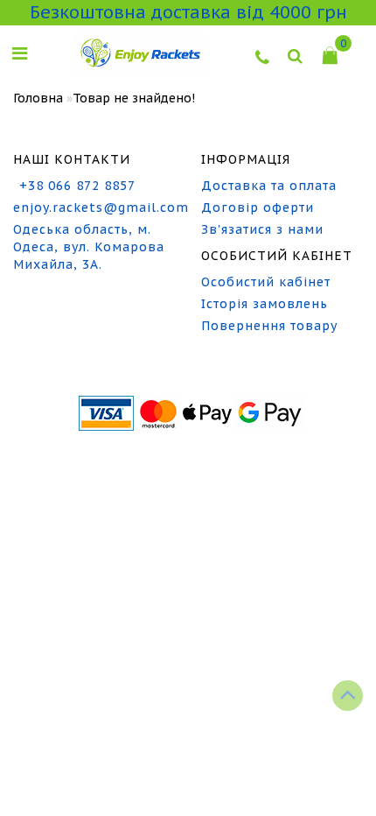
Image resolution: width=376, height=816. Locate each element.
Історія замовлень (264, 304)
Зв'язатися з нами (262, 229)
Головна (38, 98)
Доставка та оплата (269, 185)
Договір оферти (257, 207)
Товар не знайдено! (134, 98)
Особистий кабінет (266, 282)
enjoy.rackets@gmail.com (94, 207)
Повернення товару (269, 326)
